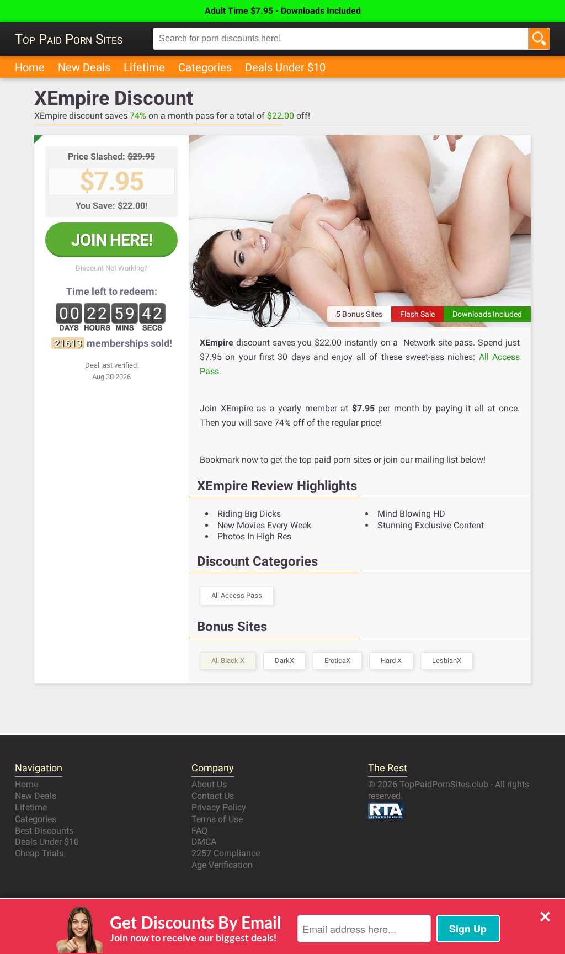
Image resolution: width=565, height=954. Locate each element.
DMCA (203, 841)
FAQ (199, 830)
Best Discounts (44, 830)
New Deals (84, 67)
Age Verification (222, 865)
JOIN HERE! (111, 240)
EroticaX (337, 660)
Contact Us (212, 796)
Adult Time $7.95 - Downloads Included (283, 11)
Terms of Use (217, 819)
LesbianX (446, 660)
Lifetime (144, 67)
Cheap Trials (39, 853)
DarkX (284, 660)
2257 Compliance (225, 853)
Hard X (391, 660)
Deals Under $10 (285, 67)
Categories (205, 67)
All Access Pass (236, 595)
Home (30, 67)
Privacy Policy (218, 807)
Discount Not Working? (111, 268)
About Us (209, 784)
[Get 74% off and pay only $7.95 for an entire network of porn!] (360, 231)
